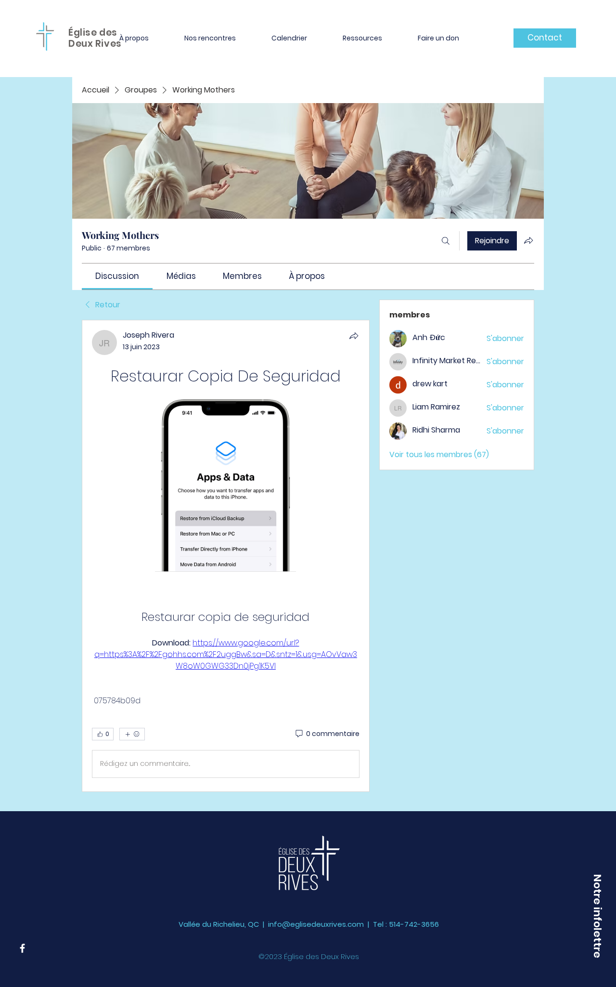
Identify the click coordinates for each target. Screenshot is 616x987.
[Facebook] (22, 948)
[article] (226, 556)
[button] (134, 38)
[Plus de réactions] (132, 734)
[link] (117, 276)
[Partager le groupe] (528, 240)
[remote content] (225, 486)
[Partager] (353, 336)
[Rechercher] (445, 240)
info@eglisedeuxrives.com (316, 924)
